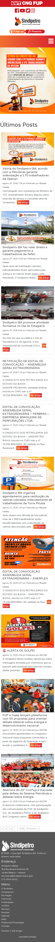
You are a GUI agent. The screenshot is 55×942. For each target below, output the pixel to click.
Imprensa (6, 898)
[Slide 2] (17, 111)
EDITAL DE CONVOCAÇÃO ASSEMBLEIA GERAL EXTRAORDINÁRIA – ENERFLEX (25, 575)
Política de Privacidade (12, 922)
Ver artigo (23, 202)
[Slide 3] (21, 111)
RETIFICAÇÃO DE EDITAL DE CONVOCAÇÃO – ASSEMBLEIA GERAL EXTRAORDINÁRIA (24, 364)
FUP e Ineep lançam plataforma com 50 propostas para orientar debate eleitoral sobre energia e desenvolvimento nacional (25, 720)
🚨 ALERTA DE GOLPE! (19, 650)
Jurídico (5, 905)
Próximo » (33, 828)
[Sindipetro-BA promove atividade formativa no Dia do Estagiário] (27, 303)
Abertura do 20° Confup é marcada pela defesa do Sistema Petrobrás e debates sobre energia (27, 793)
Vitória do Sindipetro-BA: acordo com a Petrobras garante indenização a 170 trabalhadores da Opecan (26, 174)
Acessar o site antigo (11, 931)
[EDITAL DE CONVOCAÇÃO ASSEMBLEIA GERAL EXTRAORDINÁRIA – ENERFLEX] (27, 552)
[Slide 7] (37, 111)
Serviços (5, 909)
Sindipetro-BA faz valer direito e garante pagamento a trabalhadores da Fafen (25, 251)
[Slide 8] (41, 111)
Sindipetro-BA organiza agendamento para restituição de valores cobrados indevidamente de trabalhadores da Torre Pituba (27, 498)
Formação (6, 895)
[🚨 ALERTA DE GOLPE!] (27, 631)
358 (22, 828)
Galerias (5, 915)
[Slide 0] (10, 111)
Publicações (7, 902)
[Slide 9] (44, 111)
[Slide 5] (29, 111)
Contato (5, 926)
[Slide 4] (25, 111)
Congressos (7, 892)
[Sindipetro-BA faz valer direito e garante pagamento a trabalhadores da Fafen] (27, 227)
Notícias (5, 912)
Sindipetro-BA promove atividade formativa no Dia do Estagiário (26, 324)
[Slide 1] (14, 111)
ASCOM (43, 655)
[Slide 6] (33, 111)
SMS (3, 919)
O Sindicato (7, 888)
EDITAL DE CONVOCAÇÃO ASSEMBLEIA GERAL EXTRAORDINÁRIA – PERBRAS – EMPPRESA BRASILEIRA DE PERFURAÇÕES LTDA (26, 414)
